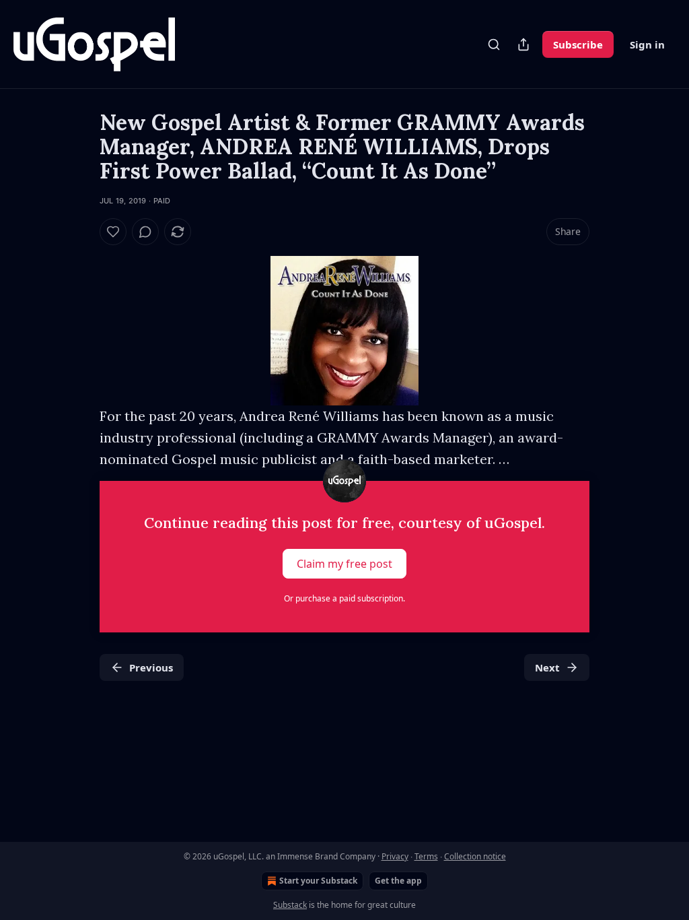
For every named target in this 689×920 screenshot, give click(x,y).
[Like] (113, 231)
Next (547, 667)
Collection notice (475, 856)
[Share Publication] (523, 44)
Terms (426, 856)
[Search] (493, 44)
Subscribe (578, 44)
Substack (290, 905)
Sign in (647, 44)
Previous (151, 667)
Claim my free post (344, 563)
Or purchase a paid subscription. (344, 598)
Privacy (395, 856)
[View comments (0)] (145, 231)
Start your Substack (318, 880)
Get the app (398, 880)
